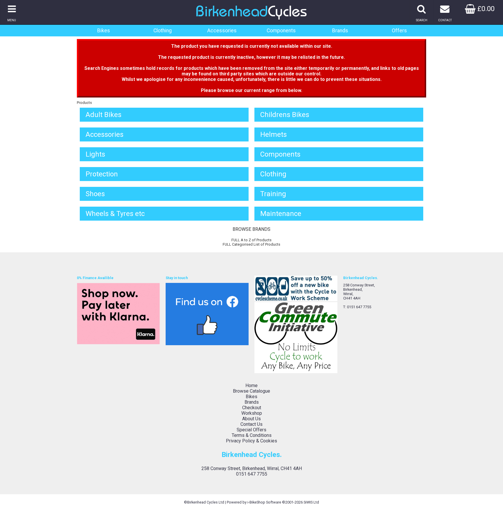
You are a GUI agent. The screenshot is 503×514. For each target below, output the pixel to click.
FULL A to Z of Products (251, 240)
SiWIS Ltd (311, 502)
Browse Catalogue (251, 391)
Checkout (251, 407)
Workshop (251, 413)
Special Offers (251, 430)
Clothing (162, 30)
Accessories (222, 30)
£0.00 (485, 9)
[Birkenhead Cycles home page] (251, 21)
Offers (399, 30)
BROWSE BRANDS (251, 229)
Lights (95, 154)
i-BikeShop (256, 502)
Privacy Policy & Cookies (251, 441)
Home (251, 385)
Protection (102, 174)
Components (281, 30)
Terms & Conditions (252, 435)
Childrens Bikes (284, 115)
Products (84, 102)
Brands (340, 30)
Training (273, 194)
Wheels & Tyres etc (115, 214)
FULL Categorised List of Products (251, 244)
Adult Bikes (103, 115)
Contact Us (251, 424)
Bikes (103, 30)
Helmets (273, 134)
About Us (251, 418)
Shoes (95, 194)
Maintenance (280, 214)
